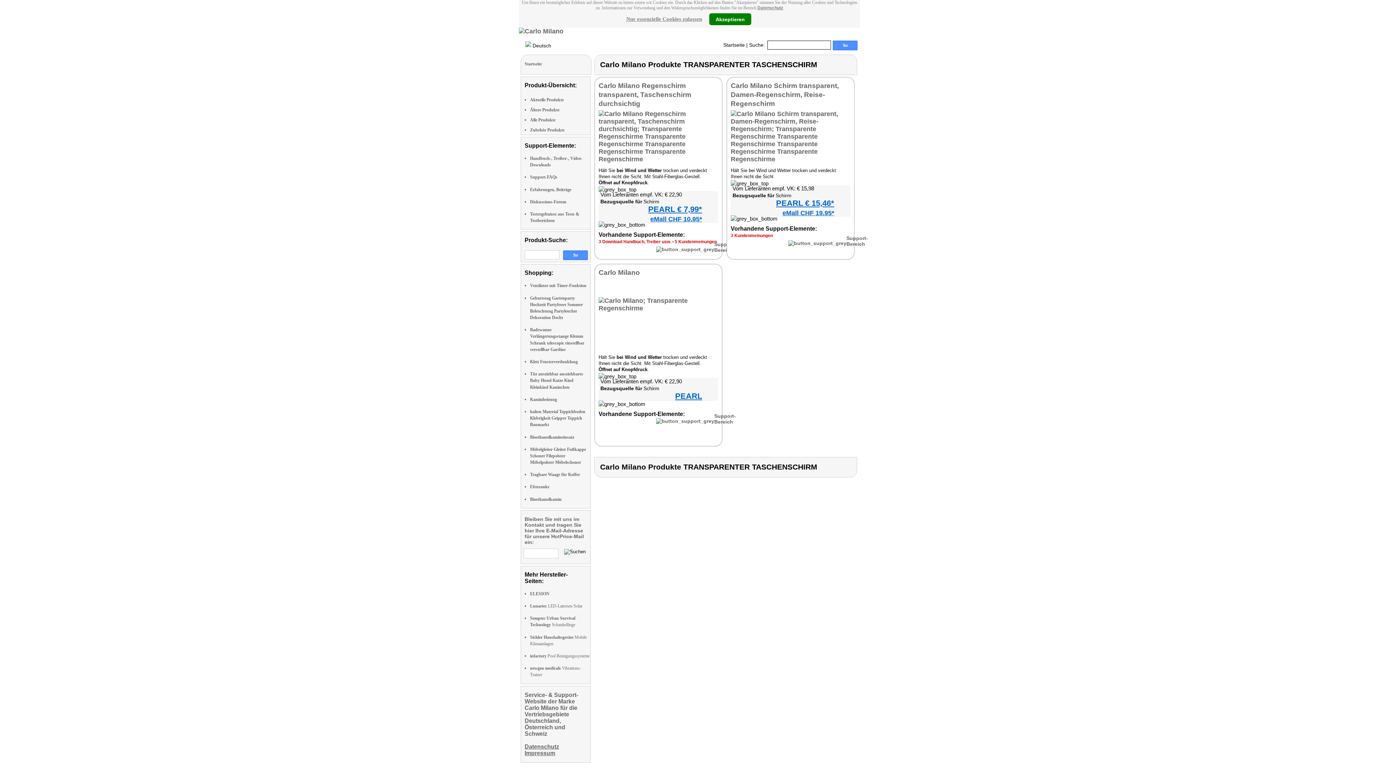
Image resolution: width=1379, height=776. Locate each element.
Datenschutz (770, 7)
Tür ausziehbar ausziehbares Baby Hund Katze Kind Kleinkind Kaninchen (556, 380)
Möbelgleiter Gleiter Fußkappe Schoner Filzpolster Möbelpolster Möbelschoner (558, 456)
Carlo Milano (619, 272)
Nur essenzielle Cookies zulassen (664, 19)
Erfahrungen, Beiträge (550, 189)
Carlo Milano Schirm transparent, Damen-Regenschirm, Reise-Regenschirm (785, 94)
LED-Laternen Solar (556, 606)
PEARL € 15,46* (805, 203)
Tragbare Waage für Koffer (555, 474)
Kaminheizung (543, 399)
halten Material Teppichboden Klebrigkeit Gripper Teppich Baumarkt (557, 418)
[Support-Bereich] (685, 249)
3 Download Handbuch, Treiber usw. (635, 241)
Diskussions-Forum (548, 201)
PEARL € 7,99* (675, 209)
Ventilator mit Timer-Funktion (558, 285)
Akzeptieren (730, 19)
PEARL (688, 396)
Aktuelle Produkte (547, 99)
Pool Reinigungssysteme (560, 656)
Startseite (734, 45)
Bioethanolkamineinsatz (552, 437)
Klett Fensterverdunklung (554, 361)
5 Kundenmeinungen (696, 241)
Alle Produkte (543, 120)
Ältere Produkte (545, 109)
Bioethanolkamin (546, 499)
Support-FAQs (543, 177)
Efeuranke (539, 486)
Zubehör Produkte (547, 130)
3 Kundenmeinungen (752, 235)
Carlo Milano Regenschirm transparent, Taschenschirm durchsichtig (645, 94)
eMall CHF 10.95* (676, 219)
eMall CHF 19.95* (808, 213)
